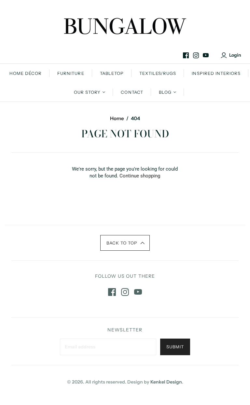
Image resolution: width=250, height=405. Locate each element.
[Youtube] (206, 55)
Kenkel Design (166, 382)
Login (235, 55)
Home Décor (25, 73)
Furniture (70, 73)
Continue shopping (139, 176)
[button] (125, 243)
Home (117, 118)
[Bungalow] (125, 26)
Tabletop (112, 73)
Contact (132, 92)
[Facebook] (186, 55)
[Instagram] (196, 55)
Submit (175, 346)
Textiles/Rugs (157, 73)
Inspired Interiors (216, 73)
